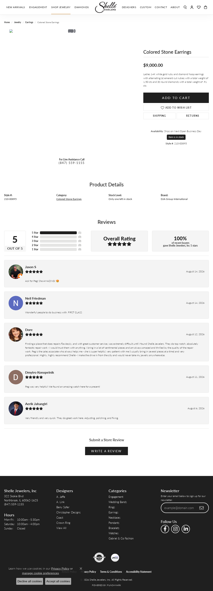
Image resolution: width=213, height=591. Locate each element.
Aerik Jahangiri (36, 403)
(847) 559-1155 (72, 163)
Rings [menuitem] (112, 507)
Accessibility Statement (138, 572)
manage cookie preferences (40, 573)
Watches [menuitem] (114, 533)
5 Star (35, 232)
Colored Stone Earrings (69, 199)
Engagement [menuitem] (116, 497)
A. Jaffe (60, 497)
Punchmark (114, 585)
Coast (59, 517)
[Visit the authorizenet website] (99, 557)
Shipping (159, 116)
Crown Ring (63, 523)
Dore (29, 329)
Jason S (30, 266)
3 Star (35, 241)
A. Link (60, 502)
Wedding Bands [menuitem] (118, 502)
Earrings (29, 22)
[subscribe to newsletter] (201, 508)
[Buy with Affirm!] (115, 557)
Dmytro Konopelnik (39, 372)
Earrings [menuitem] (113, 512)
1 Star (35, 249)
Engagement (38, 7)
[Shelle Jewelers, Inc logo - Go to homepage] (106, 7)
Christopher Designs (68, 512)
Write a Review (106, 451)
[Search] (185, 7)
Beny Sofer (62, 507)
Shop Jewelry (61, 7)
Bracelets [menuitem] (114, 528)
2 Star (35, 245)
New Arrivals (15, 7)
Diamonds (81, 7)
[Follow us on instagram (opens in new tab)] (175, 529)
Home (7, 22)
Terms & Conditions (111, 572)
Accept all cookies (58, 581)
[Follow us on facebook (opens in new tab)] (165, 529)
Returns (192, 116)
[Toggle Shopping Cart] (205, 7)
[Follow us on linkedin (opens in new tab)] (186, 529)
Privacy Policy (88, 572)
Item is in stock (176, 137)
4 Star (35, 237)
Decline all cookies (29, 581)
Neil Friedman (35, 298)
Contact (161, 7)
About (175, 7)
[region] (71, 91)
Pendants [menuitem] (114, 523)
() (79, 232)
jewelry (17, 22)
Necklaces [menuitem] (114, 517)
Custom (145, 7)
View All (61, 528)
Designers (129, 7)
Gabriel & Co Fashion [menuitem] (121, 538)
